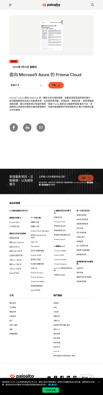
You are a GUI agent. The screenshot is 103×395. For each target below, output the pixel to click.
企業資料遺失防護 (16, 256)
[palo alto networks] (51, 5)
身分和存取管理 (82, 220)
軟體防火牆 (35, 226)
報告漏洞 (57, 338)
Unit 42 (56, 351)
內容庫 (56, 312)
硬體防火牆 (35, 222)
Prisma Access (37, 273)
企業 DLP (34, 268)
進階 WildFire (14, 247)
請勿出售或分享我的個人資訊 (64, 356)
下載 (54, 85)
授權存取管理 (82, 215)
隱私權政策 (52, 384)
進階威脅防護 (14, 238)
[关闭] (99, 382)
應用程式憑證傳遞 (83, 250)
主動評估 (80, 268)
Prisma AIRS (14, 222)
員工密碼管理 (82, 233)
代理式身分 (81, 237)
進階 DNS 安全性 (15, 251)
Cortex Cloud (59, 222)
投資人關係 (13, 325)
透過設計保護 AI (15, 218)
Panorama (35, 246)
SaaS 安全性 (14, 273)
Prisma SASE (36, 255)
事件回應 (80, 273)
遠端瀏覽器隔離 (36, 286)
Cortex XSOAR (60, 260)
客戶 (11, 321)
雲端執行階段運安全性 (62, 235)
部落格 (56, 303)
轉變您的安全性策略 (84, 277)
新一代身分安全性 (83, 211)
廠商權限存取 (82, 255)
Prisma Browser (37, 277)
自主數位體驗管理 (37, 264)
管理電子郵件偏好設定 (62, 325)
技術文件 (57, 347)
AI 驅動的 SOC (59, 246)
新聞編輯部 (13, 334)
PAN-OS (34, 242)
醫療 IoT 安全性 (15, 264)
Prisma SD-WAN (37, 281)
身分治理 (80, 228)
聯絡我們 (12, 312)
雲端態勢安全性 (60, 230)
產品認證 (57, 334)
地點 (11, 329)
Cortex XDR (59, 255)
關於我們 (12, 303)
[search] (93, 5)
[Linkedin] (27, 127)
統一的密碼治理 (82, 246)
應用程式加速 (36, 260)
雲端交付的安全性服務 (17, 234)
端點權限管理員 (82, 224)
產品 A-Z (57, 329)
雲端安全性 (58, 217)
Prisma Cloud (59, 239)
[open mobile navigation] (10, 5)
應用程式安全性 (60, 226)
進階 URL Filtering (16, 242)
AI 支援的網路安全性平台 (18, 211)
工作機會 (12, 307)
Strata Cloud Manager (40, 231)
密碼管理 (80, 241)
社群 (55, 307)
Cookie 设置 (51, 390)
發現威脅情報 (82, 281)
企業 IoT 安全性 (15, 260)
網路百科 (57, 316)
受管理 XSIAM (59, 275)
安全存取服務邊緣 (37, 251)
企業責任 (12, 316)
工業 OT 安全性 (15, 269)
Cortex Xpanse (60, 264)
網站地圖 (57, 343)
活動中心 (57, 321)
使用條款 (45, 185)
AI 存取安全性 (14, 226)
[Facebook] (13, 127)
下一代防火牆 (36, 218)
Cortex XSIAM (60, 251)
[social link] (49, 377)
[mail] (40, 127)
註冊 (84, 178)
